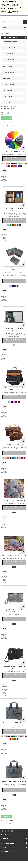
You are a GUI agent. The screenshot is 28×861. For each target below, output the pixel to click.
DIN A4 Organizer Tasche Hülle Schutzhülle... (14, 209)
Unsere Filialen (9, 84)
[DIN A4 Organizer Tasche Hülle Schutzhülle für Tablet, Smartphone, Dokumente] (14, 197)
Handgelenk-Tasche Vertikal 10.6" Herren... (14, 500)
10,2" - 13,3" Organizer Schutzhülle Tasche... (14, 268)
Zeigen (2, 112)
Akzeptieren (23, 7)
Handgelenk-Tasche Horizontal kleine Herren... (14, 610)
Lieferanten (7, 90)
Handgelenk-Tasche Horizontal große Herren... (14, 667)
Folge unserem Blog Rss (10, 37)
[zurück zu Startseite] (2, 33)
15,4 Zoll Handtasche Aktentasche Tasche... (14, 781)
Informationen (9, 72)
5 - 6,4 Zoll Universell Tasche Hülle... (14, 151)
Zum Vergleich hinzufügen (4, 179)
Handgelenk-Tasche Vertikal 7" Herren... (14, 555)
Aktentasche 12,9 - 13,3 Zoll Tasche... (14, 723)
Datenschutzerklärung (11, 14)
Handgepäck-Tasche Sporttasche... (14, 444)
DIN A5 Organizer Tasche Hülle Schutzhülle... (14, 329)
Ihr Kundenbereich (7, 843)
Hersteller (7, 78)
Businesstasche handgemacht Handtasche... (14, 388)
